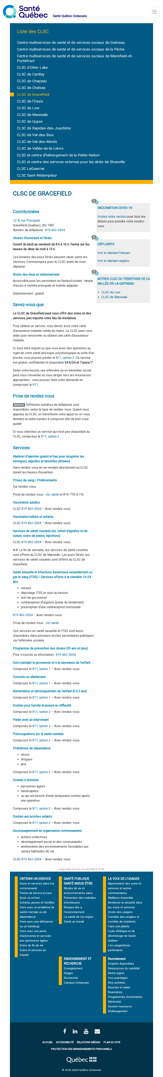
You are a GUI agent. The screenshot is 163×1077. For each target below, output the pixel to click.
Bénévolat (114, 1001)
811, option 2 (65, 358)
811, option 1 (41, 669)
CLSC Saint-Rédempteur (37, 175)
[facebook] (65, 1031)
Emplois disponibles (121, 963)
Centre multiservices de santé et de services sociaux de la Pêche (70, 49)
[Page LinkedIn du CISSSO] (75, 1031)
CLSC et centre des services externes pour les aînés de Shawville (71, 162)
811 (35, 385)
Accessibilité (65, 1042)
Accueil (47, 1042)
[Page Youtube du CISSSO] (86, 1031)
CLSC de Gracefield (33, 94)
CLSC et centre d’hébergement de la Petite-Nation (58, 155)
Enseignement (73, 968)
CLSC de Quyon (30, 121)
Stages (68, 973)
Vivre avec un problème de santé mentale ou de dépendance (37, 912)
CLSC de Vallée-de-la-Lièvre (40, 148)
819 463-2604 (55, 230)
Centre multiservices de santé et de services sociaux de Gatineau (71, 42)
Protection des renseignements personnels (81, 1048)
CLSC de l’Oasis (30, 101)
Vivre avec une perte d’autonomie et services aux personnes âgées (35, 935)
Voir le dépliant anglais (113, 261)
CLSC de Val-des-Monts (37, 141)
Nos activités (116, 982)
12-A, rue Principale (26, 220)
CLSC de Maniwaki (32, 114)
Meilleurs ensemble (120, 898)
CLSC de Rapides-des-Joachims (44, 128)
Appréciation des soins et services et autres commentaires (124, 888)
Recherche (71, 978)
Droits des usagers (120, 912)
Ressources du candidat (124, 968)
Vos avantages (118, 978)
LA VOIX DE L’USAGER (123, 879)
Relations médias (88, 1042)
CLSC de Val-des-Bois (35, 135)
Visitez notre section (111, 216)
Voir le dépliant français (113, 253)
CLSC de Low (28, 108)
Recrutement (117, 959)
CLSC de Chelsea (31, 87)
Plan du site (112, 1042)
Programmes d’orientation (125, 997)
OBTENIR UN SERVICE (35, 879)
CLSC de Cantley (30, 74)
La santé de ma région (78, 917)
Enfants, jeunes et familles (37, 902)
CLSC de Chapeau (32, 81)
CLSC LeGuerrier (31, 168)
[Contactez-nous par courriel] (97, 1031)
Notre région (116, 973)
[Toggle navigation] (154, 12)
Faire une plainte (118, 926)
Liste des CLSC (33, 31)
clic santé (52, 494)
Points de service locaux (36, 893)
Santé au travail (74, 921)
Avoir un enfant (30, 898)
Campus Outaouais (76, 982)
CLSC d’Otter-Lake (32, 67)
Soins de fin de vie (31, 945)
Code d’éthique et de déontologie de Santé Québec (122, 935)
